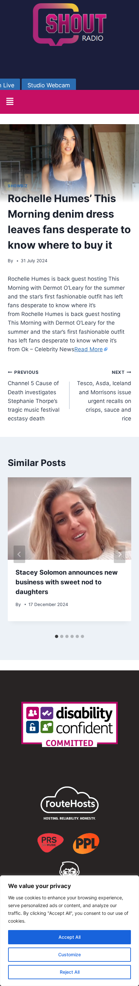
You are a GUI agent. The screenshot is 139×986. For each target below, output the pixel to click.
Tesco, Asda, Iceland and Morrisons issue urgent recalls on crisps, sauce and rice (104, 396)
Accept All (69, 937)
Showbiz (17, 185)
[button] (9, 102)
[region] (69, 930)
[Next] (119, 554)
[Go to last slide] (19, 554)
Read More (88, 349)
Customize (69, 954)
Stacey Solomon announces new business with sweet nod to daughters (67, 582)
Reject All (70, 972)
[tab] (56, 636)
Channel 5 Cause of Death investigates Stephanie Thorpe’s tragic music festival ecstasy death (33, 396)
